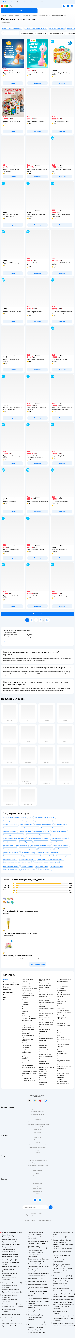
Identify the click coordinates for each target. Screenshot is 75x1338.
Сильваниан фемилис (28, 984)
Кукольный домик (62, 1053)
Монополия (60, 1042)
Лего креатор (43, 1075)
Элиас (58, 1035)
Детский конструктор (45, 1036)
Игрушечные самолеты (28, 1055)
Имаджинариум (61, 1006)
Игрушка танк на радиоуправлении (27, 1051)
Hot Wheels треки (27, 1045)
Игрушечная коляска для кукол (63, 1060)
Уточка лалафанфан (44, 1017)
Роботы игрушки (44, 987)
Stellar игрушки (26, 990)
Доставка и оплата (37, 1109)
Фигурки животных (44, 1011)
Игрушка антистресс (45, 983)
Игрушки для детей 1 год (46, 1013)
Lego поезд (42, 1061)
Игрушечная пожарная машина (28, 1068)
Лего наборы (43, 1031)
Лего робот (42, 1069)
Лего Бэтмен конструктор (46, 1020)
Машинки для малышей (45, 990)
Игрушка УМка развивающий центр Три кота (20, 933)
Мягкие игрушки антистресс (61, 1078)
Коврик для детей (44, 1000)
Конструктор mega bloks (63, 994)
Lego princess (60, 999)
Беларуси (48, 1220)
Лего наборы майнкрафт (46, 1038)
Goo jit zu (24, 1000)
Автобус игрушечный (28, 1065)
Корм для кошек (37, 1183)
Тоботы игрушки (26, 986)
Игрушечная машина (27, 1027)
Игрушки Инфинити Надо (29, 988)
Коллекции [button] (7, 990)
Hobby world (60, 1008)
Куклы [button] (5, 997)
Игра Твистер (60, 1015)
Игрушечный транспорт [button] (11, 984)
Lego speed (42, 1077)
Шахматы (59, 1021)
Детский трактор (27, 1063)
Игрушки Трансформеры (46, 1024)
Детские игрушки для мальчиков (45, 979)
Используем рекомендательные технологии (37, 1217)
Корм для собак (37, 1188)
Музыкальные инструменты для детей (45, 997)
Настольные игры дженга (64, 1012)
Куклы (58, 1049)
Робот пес (42, 1006)
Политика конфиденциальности (37, 1122)
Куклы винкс (60, 1064)
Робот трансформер (45, 985)
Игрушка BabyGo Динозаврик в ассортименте (21, 911)
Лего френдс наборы (45, 1054)
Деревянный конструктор (46, 1067)
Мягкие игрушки (61, 1068)
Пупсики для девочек (63, 1055)
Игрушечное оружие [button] (10, 982)
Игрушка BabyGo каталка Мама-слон (17, 956)
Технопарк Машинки (28, 995)
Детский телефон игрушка (46, 1008)
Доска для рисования (63, 1010)
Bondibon (25, 1011)
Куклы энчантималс (27, 979)
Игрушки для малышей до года (46, 1003)
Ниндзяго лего (43, 1033)
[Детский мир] (5, 6)
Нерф (23, 1013)
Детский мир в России (31, 1220)
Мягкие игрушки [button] (8, 1000)
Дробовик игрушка (27, 1016)
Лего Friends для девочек (64, 979)
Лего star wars (43, 1043)
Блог (37, 1173)
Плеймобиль (25, 1004)
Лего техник (42, 1047)
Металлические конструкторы (43, 1072)
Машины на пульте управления (27, 1032)
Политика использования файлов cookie (37, 1124)
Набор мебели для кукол (64, 1066)
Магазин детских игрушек (29, 1073)
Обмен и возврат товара (37, 1114)
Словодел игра (61, 1023)
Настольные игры (61, 1001)
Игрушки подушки (62, 1081)
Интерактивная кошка (63, 1083)
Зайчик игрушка (61, 1086)
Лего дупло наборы (44, 1050)
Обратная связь (37, 1129)
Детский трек (26, 1043)
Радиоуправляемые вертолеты (27, 1039)
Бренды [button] (5, 979)
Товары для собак (37, 1186)
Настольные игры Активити (61, 1017)
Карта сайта (37, 1132)
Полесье (24, 981)
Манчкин (59, 1003)
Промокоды (37, 1119)
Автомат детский (27, 1020)
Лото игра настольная (63, 1044)
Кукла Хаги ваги (43, 1015)
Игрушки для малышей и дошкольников (35, 15)
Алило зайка (25, 997)
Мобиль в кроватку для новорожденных (28, 1081)
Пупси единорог (26, 1009)
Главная (3, 15)
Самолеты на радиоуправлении (27, 1048)
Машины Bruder (26, 1006)
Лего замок (60, 984)
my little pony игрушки (28, 993)
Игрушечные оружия (28, 1025)
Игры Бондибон (61, 1033)
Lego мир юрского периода (44, 1064)
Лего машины (60, 988)
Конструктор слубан (62, 981)
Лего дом (42, 1084)
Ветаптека (37, 1193)
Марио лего (42, 1059)
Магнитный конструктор (46, 1056)
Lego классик (60, 996)
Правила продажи (37, 1116)
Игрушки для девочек (28, 1078)
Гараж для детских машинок (27, 1057)
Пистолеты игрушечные (29, 1018)
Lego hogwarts (43, 1045)
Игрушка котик (61, 1075)
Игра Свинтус (60, 1037)
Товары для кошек (38, 1181)
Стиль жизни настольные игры (64, 1029)
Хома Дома (25, 1002)
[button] (19, 10)
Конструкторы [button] (8, 992)
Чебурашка (42, 1027)
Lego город (42, 1040)
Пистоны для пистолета (28, 1022)
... (43, 620)
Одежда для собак (37, 1191)
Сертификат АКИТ (37, 1127)
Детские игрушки (13, 15)
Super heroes (43, 1052)
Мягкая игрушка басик (63, 1073)
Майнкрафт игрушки (45, 992)
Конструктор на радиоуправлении (62, 991)
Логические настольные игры (63, 1026)
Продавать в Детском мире (37, 1111)
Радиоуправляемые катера (29, 1071)
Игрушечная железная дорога (28, 1036)
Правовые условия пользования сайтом (37, 1215)
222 (47, 620)
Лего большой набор (62, 986)
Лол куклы (60, 1046)
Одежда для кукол (61, 1058)
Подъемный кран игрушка (29, 1061)
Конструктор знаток (45, 1080)
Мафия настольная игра (63, 1039)
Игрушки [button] (6, 987)
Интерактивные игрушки (46, 994)
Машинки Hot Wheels (28, 1029)
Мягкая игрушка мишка (63, 1071)
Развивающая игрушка (28, 1076)
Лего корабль (43, 1082)
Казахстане (41, 1220)
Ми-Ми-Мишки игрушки (46, 1022)
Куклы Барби (60, 1051)
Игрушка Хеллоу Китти (45, 1029)
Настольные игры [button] (9, 995)
